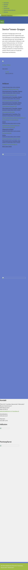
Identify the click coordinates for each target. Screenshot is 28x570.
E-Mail (7, 71)
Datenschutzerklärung (9, 10)
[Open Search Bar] (1, 18)
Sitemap (6, 12)
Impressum (6, 8)
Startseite (6, 2)
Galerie (5, 6)
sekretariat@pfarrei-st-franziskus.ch (9, 411)
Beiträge (6, 4)
